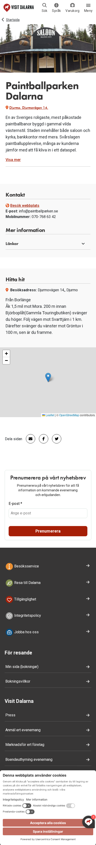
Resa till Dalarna (27, 582)
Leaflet (49, 415)
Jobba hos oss (26, 632)
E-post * (15, 503)
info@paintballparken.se (38, 211)
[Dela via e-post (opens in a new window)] (28, 438)
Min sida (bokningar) (21, 666)
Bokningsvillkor (17, 681)
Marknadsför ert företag (24, 744)
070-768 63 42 (44, 217)
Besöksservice (26, 566)
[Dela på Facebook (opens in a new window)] (41, 438)
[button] (48, 244)
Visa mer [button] (13, 160)
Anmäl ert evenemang (23, 730)
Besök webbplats (24, 205)
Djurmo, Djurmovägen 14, (28, 107)
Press (10, 715)
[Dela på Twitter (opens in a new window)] (54, 438)
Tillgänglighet (24, 599)
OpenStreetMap (69, 415)
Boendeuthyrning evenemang (28, 759)
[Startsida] (18, 8)
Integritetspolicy (27, 616)
